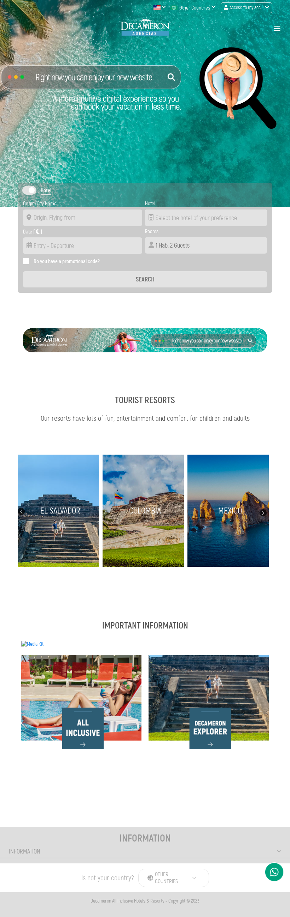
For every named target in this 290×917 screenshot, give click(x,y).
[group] (60, 511)
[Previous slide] (21, 511)
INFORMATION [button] (24, 851)
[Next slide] (263, 512)
